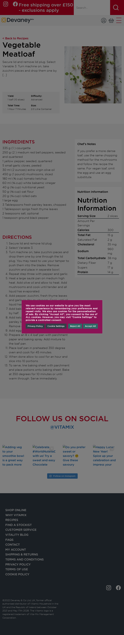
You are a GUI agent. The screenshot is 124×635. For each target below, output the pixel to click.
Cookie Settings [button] (56, 326)
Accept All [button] (90, 326)
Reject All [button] (75, 326)
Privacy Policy (35, 326)
